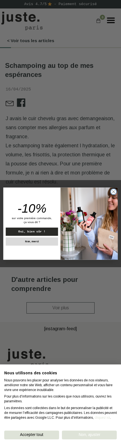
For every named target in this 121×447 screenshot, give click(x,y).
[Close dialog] (113, 191)
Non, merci (32, 241)
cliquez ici (102, 418)
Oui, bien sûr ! (31, 231)
